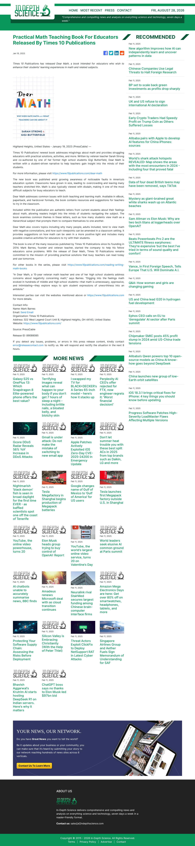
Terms (71, 841)
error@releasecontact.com (28, 345)
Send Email (27, 312)
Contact (121, 841)
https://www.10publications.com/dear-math (77, 173)
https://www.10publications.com (105, 295)
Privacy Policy (88, 841)
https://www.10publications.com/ (42, 323)
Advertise (106, 841)
